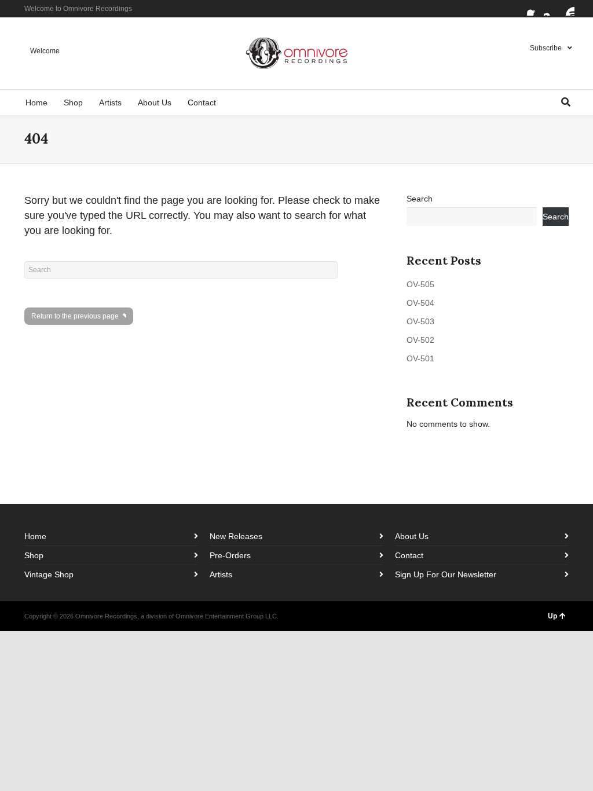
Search (420, 198)
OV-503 (420, 321)
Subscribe (546, 48)
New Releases (236, 536)
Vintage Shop (49, 574)
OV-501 (420, 358)
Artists (221, 574)
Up (552, 616)
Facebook (534, 9)
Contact (409, 555)
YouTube (567, 9)
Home (35, 536)
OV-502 (420, 340)
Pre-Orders (230, 555)
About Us (412, 536)
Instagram (551, 9)
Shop (33, 555)
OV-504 (420, 302)
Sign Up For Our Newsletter (445, 574)
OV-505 (420, 284)
